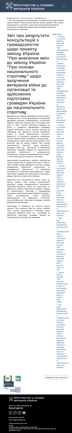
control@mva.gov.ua (17, 420)
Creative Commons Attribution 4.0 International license (29, 429)
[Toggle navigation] (63, 6)
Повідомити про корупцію (56, 377)
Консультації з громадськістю (33, 18)
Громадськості (13, 18)
